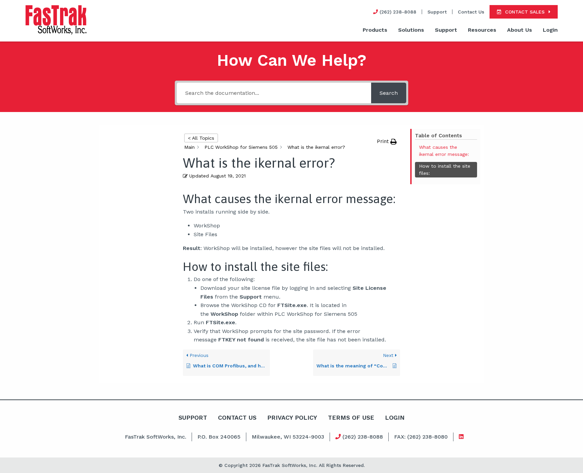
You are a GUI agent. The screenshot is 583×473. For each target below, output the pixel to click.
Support (437, 11)
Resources (482, 30)
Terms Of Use (351, 417)
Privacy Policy (292, 417)
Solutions (411, 30)
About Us (519, 30)
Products (375, 30)
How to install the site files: (444, 169)
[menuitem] (375, 30)
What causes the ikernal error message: (444, 150)
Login (550, 30)
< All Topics (201, 138)
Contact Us (471, 11)
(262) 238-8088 (362, 437)
